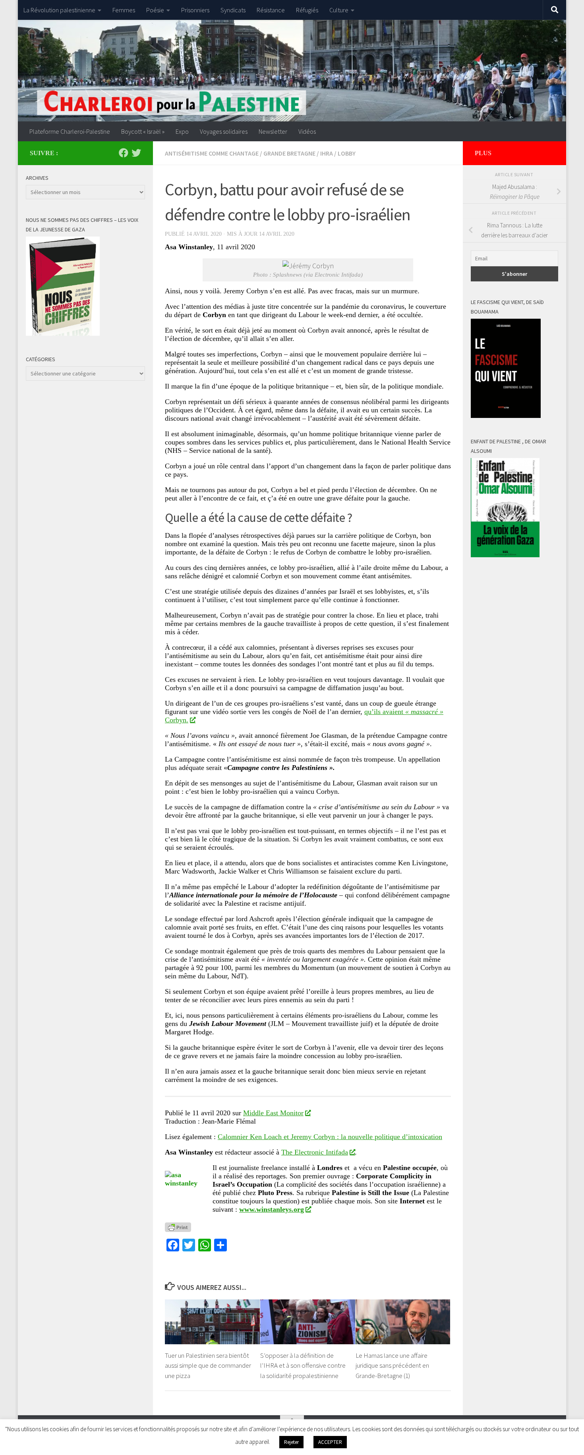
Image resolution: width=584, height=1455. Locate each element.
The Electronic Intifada (314, 1152)
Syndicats (233, 10)
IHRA (326, 153)
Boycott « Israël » (142, 131)
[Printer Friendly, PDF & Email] (178, 1226)
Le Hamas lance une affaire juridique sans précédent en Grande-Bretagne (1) (392, 1365)
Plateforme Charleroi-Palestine (69, 131)
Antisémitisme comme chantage (212, 153)
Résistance (271, 10)
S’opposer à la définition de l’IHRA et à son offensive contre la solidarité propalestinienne (303, 1365)
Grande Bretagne (289, 153)
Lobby (347, 153)
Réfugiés (307, 10)
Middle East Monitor (273, 1113)
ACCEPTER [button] (330, 1442)
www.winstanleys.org (271, 1209)
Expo (182, 131)
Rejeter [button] (291, 1442)
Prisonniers (195, 10)
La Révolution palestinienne (59, 10)
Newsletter (273, 131)
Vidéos (307, 131)
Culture (338, 10)
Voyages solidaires (224, 131)
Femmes (123, 10)
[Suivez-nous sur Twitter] (136, 153)
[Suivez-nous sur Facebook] (123, 153)
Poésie (155, 10)
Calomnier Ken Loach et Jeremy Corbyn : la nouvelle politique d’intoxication (330, 1137)
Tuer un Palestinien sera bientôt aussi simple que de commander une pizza (208, 1365)
